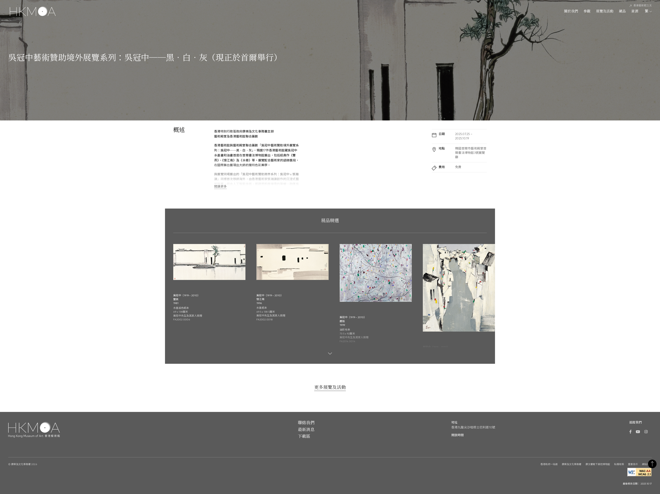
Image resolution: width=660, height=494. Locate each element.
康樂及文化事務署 (571, 464)
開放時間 (457, 435)
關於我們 (571, 11)
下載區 (304, 436)
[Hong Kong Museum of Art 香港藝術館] (32, 12)
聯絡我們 (306, 423)
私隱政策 (619, 464)
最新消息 (306, 430)
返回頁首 (652, 463)
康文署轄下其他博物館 (598, 464)
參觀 (587, 11)
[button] (484, 274)
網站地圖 (647, 464)
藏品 (622, 11)
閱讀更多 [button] (220, 186)
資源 (634, 11)
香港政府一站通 (549, 464)
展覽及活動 (604, 11)
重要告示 (633, 464)
